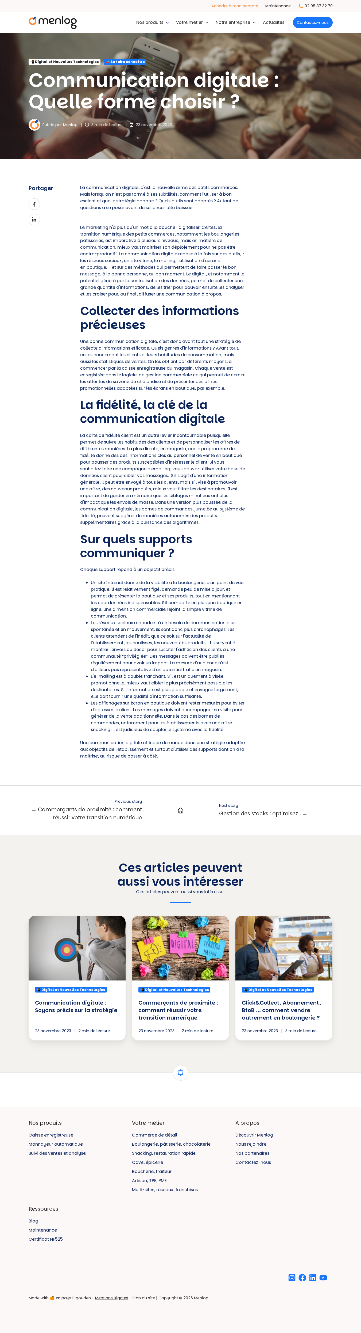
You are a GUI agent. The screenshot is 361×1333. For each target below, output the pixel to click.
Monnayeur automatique (56, 1144)
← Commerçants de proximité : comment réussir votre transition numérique (86, 813)
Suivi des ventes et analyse (57, 1153)
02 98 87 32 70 (319, 6)
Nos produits (149, 22)
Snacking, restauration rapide (164, 1153)
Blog (33, 1221)
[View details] (292, 1278)
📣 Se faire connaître (125, 61)
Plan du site (144, 1298)
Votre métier (189, 22)
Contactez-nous (313, 22)
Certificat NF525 (46, 1239)
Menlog (70, 124)
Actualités (273, 22)
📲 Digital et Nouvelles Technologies (64, 61)
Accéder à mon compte (234, 6)
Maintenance (278, 6)
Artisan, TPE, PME (149, 1180)
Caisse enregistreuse (51, 1135)
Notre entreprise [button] (233, 22)
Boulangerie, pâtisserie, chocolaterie (171, 1144)
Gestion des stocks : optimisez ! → (263, 813)
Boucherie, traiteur (152, 1171)
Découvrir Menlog (254, 1135)
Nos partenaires (252, 1153)
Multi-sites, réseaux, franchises (165, 1190)
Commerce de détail (154, 1135)
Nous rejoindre (250, 1144)
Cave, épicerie (147, 1162)
